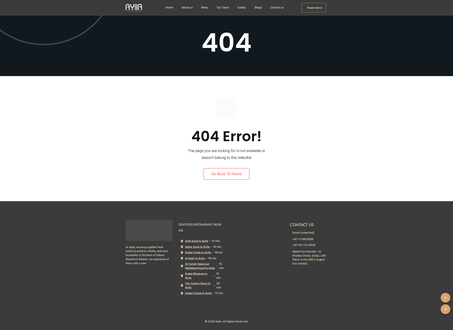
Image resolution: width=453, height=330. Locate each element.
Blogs (258, 7)
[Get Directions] (445, 309)
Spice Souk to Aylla (197, 246)
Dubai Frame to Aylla (198, 293)
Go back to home (226, 174)
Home (169, 7)
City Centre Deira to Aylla (197, 285)
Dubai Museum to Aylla (196, 275)
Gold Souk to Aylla (196, 241)
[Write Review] (445, 298)
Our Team (223, 7)
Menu (204, 7)
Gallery (241, 7)
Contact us (277, 7)
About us (187, 7)
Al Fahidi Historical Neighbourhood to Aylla (200, 266)
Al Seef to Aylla (195, 258)
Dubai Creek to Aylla (198, 252)
